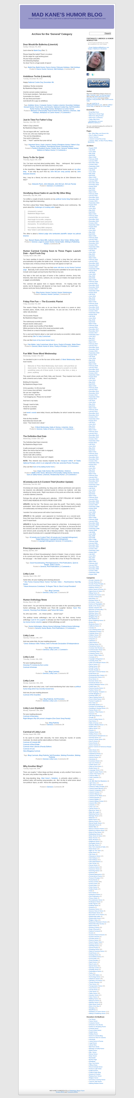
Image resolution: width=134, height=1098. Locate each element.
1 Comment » (63, 650)
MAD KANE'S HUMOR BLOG (67, 15)
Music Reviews (93, 839)
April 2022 (92, 234)
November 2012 (94, 437)
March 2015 (92, 386)
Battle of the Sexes (38, 473)
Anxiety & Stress (94, 596)
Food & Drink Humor (55, 111)
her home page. (105, 106)
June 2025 (92, 172)
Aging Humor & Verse (95, 591)
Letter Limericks (94, 777)
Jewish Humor (93, 764)
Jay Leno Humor (94, 762)
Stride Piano (76, 344)
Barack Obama (34, 240)
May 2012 (92, 448)
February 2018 (93, 325)
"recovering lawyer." (105, 95)
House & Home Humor (96, 739)
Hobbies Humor (93, 732)
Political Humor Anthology (70, 626)
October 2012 (93, 439)
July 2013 (92, 422)
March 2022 (92, 236)
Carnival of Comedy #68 (31, 742)
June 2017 (92, 336)
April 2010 (92, 494)
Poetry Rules (93, 885)
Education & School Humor (97, 671)
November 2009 (94, 503)
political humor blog (63, 199)
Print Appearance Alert (34, 548)
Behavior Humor (94, 611)
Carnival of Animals (30, 667)
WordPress (92, 1009)
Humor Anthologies (35, 626)
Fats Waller (32, 344)
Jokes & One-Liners (95, 766)
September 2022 (94, 225)
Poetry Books (93, 880)
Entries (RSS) (60, 1092)
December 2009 (94, 501)
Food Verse (39, 107)
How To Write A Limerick (96, 135)
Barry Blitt (43, 240)
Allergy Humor (93, 593)
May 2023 (92, 210)
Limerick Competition (95, 790)
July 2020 (92, 272)
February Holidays (63, 67)
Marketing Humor (94, 814)
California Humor (94, 626)
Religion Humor (93, 1078)
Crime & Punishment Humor (97, 662)
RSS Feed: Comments (96, 117)
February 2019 (93, 303)
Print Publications (65, 563)
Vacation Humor (94, 995)
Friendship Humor (94, 704)
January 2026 (93, 161)
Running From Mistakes (38, 610)
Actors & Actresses (94, 585)
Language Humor (94, 770)
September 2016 (94, 353)
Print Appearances (52, 563)
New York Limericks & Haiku (97, 847)
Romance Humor (94, 927)
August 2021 (93, 248)
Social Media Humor (95, 956)
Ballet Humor (40, 67)
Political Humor (93, 1070)
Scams (91, 933)
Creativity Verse (93, 660)
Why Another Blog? (33, 766)
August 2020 (93, 270)
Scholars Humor (94, 938)
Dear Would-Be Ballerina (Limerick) (40, 44)
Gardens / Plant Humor (96, 712)
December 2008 (94, 523)
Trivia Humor (93, 991)
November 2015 (94, 371)
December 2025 (94, 162)
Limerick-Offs (93, 803)
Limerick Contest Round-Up (97, 139)
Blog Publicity (48, 699)
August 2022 (93, 226)
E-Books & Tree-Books (96, 1024)
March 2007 (92, 561)
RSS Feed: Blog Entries (96, 115)
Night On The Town (95, 850)
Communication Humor (96, 649)
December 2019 (94, 285)
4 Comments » (66, 112)
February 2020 (93, 281)
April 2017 (92, 340)
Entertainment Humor (95, 677)
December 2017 (94, 329)
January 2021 (93, 261)
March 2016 (92, 364)
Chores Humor (93, 637)
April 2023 (92, 212)
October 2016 (93, 351)
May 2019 (92, 298)
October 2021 (93, 245)
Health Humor (93, 1032)
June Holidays (41, 146)
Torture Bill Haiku (57, 610)
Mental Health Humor (95, 823)
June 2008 (92, 534)
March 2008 (92, 539)
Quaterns (92, 907)
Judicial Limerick (54, 240)
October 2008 (93, 526)
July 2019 (92, 294)
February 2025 (93, 179)
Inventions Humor (94, 761)
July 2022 (92, 228)
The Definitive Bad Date (34, 436)
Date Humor (46, 471)
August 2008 (93, 530)
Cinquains (92, 638)
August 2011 (93, 464)
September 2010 (94, 484)
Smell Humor (93, 953)
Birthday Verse (93, 613)
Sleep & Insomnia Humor (96, 951)
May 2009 (92, 514)
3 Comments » (71, 628)
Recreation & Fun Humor (96, 914)
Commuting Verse (94, 651)
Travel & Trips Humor (95, 1081)
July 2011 (92, 466)
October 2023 (93, 201)
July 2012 (92, 444)
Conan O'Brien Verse (95, 655)
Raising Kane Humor (95, 1076)
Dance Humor (51, 67)
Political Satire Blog (95, 1072)
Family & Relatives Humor (61, 145)
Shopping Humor (94, 949)
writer (88, 95)
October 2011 (93, 461)
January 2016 (93, 367)
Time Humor (92, 984)
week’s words (31, 412)
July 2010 (92, 488)
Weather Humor (94, 1002)
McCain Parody (70, 184)
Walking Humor (93, 998)
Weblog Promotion (67, 755)
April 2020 (92, 278)
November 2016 (94, 349)
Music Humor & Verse (46, 346)
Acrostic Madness (94, 582)
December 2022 (94, 219)
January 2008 (93, 543)
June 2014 (92, 402)
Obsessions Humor (94, 856)
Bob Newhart (93, 618)
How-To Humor (93, 741)
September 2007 (94, 550)
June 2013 (92, 424)
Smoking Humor (94, 955)
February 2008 (93, 541)
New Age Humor (94, 845)
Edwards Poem (37, 184)
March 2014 (92, 408)
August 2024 (93, 186)
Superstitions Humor (95, 971)
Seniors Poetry (93, 947)
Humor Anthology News (35, 600)
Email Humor (93, 673)
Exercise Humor (94, 681)
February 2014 (93, 409)
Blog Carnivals (54, 591)
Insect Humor (93, 751)
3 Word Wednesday (68, 359)
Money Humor (93, 1054)
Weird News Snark (94, 1004)
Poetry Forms (93, 883)
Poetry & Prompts (65, 344)
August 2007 (93, 552)
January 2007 (93, 565)
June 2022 (92, 230)
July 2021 (92, 250)
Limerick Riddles (94, 799)
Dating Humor (67, 473)
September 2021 (94, 247)
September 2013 (94, 418)
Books (91, 622)
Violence (68, 471)
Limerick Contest (94, 792)
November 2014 (94, 393)
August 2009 (93, 508)
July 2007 (92, 554)
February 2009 (93, 519)
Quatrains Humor (94, 909)
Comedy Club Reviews (96, 648)
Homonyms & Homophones (97, 735)
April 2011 (92, 472)
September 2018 (94, 312)
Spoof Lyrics (93, 964)
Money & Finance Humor (96, 828)
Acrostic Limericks (94, 580)
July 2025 (92, 170)
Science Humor (93, 940)
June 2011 (92, 468)
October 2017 (93, 333)
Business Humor (94, 624)
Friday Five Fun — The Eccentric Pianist (43, 301)
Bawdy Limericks (94, 607)
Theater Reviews (94, 982)
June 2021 (92, 252)
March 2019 (92, 301)
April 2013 (92, 428)
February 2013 (93, 431)
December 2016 (94, 347)
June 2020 (92, 274)
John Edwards (49, 184)
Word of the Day (94, 1006)
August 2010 (93, 486)
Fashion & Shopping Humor (97, 1026)
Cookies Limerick (58, 105)
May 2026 (92, 153)
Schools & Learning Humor (97, 1079)
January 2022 (93, 239)
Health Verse (93, 726)
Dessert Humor (29, 107)
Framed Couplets (94, 701)
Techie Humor (35, 109)
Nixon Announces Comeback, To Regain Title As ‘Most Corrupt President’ (50, 586)
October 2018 (93, 311)
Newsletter (92, 1061)
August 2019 (93, 292)
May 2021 (92, 254)
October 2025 (93, 164)
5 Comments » (62, 150)
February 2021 (93, 259)
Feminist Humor (93, 1028)
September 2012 (94, 440)
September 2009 (94, 506)
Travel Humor (93, 987)
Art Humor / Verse (94, 602)
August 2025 (93, 168)
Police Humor (93, 887)
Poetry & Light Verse (95, 1068)
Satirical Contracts (94, 931)
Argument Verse (34, 145)
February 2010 (93, 497)
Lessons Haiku (93, 775)
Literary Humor (93, 808)
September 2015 (94, 375)
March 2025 (92, 177)
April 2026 (92, 155)
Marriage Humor (94, 816)
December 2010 (94, 479)
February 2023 (93, 215)
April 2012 (92, 450)
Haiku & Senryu (55, 427)
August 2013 (93, 420)
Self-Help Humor (94, 945)
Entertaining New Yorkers (96, 675)
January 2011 (93, 477)
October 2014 (93, 395)
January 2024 (93, 195)
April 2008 (92, 537)
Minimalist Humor (94, 825)
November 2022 (94, 221)
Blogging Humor (94, 615)
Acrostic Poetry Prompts (96, 584)
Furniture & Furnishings (96, 706)
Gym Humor (92, 721)
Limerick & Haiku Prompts (96, 786)
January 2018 (93, 327)
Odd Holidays (75, 67)
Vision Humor (93, 997)
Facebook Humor (94, 682)
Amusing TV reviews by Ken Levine (35, 665)
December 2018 (94, 307)
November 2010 (94, 481)
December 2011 (94, 457)
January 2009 (93, 521)
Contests (91, 657)
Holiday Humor (73, 148)
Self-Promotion (74, 107)
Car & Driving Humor (95, 629)
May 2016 (92, 360)
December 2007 (94, 545)
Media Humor (93, 819)
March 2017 (92, 342)
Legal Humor (93, 1043)
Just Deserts (48, 107)
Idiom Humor (93, 750)
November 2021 (94, 243)
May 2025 (92, 173)
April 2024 (92, 190)
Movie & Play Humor (95, 832)
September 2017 (94, 334)
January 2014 (93, 411)
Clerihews (92, 640)
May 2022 (92, 232)
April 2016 (92, 362)
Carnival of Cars (29, 749)
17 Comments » (68, 429)
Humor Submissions (64, 292)
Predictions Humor (94, 894)
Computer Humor (46, 105)
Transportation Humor (95, 986)
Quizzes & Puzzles (94, 1074)
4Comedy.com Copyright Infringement (64, 537)
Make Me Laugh (94, 812)
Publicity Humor (93, 905)
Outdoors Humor (94, 867)
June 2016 (92, 358)
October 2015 (93, 373)
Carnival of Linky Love (34, 732)
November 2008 (94, 525)
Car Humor (92, 1019)
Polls (90, 891)
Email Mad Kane (94, 112)
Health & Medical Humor (96, 724)
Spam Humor (93, 962)
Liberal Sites (93, 1045)
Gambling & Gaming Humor (97, 708)
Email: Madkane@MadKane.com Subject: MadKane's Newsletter (98, 48)
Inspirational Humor (95, 753)
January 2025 (93, 181)
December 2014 (94, 391)
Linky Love (28, 574)
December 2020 (94, 263)
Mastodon (92, 817)
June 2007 (92, 556)
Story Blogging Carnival (31, 751)
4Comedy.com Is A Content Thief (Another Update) (48, 482)
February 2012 (93, 453)
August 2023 (93, 204)
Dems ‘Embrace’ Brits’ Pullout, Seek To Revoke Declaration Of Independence (51, 644)
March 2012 (92, 451)
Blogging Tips (93, 616)
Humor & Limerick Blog (96, 1035)
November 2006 (94, 569)
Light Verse (92, 783)
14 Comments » (71, 475)
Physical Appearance (95, 874)
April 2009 (92, 515)
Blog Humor (40, 292)
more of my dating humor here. (44, 467)
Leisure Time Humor (95, 773)
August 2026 (93, 148)
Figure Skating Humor (95, 697)
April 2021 (92, 256)
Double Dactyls (93, 670)
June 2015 (92, 380)
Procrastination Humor (95, 900)
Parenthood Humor (53, 146)
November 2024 (94, 184)
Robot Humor (93, 925)
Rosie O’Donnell (94, 929)
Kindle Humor (93, 768)
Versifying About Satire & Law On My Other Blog (47, 193)
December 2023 (94, 197)
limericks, (89, 99)
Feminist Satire (93, 695)
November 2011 (94, 459)
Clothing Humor (93, 644)
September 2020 (94, 268)
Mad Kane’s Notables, (49, 778)
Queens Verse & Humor (96, 911)
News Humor (93, 848)
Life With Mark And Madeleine (98, 781)
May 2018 (92, 320)
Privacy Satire (93, 898)
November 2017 (94, 331)
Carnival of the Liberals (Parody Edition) (37, 747)
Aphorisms (92, 598)
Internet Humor (93, 757)
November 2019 (94, 287)
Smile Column (55, 565)
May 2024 (92, 188)
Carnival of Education (30, 716)
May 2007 (92, 558)
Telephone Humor (94, 978)
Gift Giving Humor (94, 715)
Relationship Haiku (94, 916)
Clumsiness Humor (94, 646)
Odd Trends (92, 863)
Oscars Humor (93, 865)
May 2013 (92, 426)
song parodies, (96, 99)
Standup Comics (94, 967)
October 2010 (93, 483)
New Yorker (65, 240)
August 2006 (93, 574)
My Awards (92, 1057)
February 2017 (93, 343)
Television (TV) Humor (95, 980)
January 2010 (93, 499)
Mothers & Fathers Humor (46, 150)
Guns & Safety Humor (34, 475)
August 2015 (93, 376)
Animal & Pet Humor (95, 595)
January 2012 (93, 455)
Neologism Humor (94, 843)
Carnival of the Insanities (32, 695)
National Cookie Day (35, 82)
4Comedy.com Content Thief (40, 537)
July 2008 (92, 532)
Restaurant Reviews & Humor (98, 922)
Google (91, 717)
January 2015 (93, 389)
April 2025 (92, 175)
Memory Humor (93, 821)
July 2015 (92, 378)
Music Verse (53, 344)
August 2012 (93, 442)
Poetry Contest (93, 881)
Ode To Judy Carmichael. (42, 336)
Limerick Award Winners (96, 788)
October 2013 (93, 417)
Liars (90, 779)
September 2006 (94, 572)
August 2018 (93, 314)
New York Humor (94, 1063)
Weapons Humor (94, 1000)
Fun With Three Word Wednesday (40, 353)
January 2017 (93, 345)
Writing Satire (74, 240)
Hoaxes (91, 730)
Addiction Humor (94, 587)
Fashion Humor (93, 690)
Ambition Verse (33, 105)
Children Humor (93, 635)
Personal (91, 872)
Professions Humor (94, 901)
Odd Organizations (94, 861)
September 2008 (94, 528)
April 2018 (92, 322)
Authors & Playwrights (95, 604)
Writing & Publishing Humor (97, 1013)
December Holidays (73, 105)
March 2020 (92, 279)
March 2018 (92, 323)
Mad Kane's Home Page (96, 114)
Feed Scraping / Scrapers (97, 691)
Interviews (92, 759)
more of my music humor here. (43, 340)
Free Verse (92, 702)
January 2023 (93, 217)
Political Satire (93, 889)
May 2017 (92, 338)
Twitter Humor (93, 993)
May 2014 (92, 404)
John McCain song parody (60, 172)
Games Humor (93, 710)
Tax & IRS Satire (94, 975)
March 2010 (92, 495)
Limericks (72, 111)
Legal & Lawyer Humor (46, 242)
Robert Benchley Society (96, 923)
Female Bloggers (94, 693)
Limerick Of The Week (95, 795)
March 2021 (92, 257)
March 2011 (92, 473)
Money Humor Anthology (51, 626)
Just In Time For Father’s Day (37, 120)
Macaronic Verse (94, 810)
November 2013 (94, 415)
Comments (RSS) (72, 1092)
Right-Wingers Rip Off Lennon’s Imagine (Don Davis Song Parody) (46, 718)
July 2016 (92, 356)
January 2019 (93, 305)
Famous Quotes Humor (96, 688)
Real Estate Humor (94, 912)
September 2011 (94, 462)
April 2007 (92, 559)
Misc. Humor (92, 1052)
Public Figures (93, 903)
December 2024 (94, 182)
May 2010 (92, 492)
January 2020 (93, 283)
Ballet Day (37, 50)
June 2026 (92, 151)
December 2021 (94, 241)
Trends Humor (93, 989)
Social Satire (59, 242)
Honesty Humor (93, 737)
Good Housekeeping (37, 563)
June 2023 (92, 208)
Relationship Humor (57, 475)
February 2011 (93, 475)
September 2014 (94, 397)
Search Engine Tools (95, 942)
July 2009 (92, 510)
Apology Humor (93, 600)
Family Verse (55, 148)
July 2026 (92, 150)
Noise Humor (93, 852)
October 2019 (93, 289)
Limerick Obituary (94, 794)
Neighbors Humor (94, 841)
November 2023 (94, 199)
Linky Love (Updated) (33, 708)
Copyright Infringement (46, 541)
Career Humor (93, 1021)
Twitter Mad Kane (94, 119)
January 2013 (93, 433)
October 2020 (93, 267)
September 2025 (94, 166)
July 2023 (92, 206)
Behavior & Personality (39, 111)
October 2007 (93, 548)
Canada (91, 627)
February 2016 (93, 365)
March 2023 (92, 214)
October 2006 (93, 570)
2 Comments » (59, 186)
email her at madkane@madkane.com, (94, 104)
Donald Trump (93, 668)
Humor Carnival (51, 292)
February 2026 (93, 159)
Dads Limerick (46, 145)
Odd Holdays (93, 858)
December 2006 (94, 567)
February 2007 (93, 563)
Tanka (91, 973)
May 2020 (92, 276)
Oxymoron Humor (94, 869)
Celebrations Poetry (95, 631)
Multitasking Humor (94, 834)
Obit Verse (92, 854)
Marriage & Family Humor (96, 1048)
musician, (93, 95)
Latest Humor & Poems (96, 1041)
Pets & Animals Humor (95, 1067)
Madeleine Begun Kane (77, 1090)
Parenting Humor (67, 146)
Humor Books (46, 628)
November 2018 (94, 309)
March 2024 (92, 192)
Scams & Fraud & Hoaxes (97, 934)
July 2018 (92, 316)
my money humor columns (32, 622)
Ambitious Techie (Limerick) (37, 76)
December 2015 (94, 369)
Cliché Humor (93, 642)
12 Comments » (73, 346)
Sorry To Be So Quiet (33, 157)
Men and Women (58, 471)
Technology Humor (47, 109)
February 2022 (93, 237)
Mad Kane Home (94, 1046)
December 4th (49, 82)
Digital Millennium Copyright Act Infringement (57, 538)
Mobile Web (92, 826)
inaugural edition (67, 461)
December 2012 (94, 435)
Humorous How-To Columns (97, 1037)
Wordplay (92, 1008)
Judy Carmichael (42, 344)
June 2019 (92, 296)
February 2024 (93, 193)
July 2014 (92, 400)
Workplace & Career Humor (64, 109)
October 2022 (93, 223)
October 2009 (93, 504)
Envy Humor (92, 679)
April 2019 (92, 300)
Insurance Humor (94, 755)
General (50, 69)
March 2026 (92, 157)
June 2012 (92, 446)
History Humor (93, 728)
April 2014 (92, 406)
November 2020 (94, 265)
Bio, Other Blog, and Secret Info (99, 133)
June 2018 (92, 318)
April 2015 (92, 384)
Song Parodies (93, 960)
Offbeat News (93, 1065)
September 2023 (94, 203)
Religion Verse (93, 920)
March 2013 (92, 429)
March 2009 (92, 517)
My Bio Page (93, 1059)
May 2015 (92, 382)
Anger (39, 471)
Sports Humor (93, 966)
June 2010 (92, 490)
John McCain (59, 184)
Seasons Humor (94, 944)
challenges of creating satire (45, 207)
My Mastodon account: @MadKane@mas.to (95, 121)
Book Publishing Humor (96, 620)
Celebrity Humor (94, 633)
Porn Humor (92, 892)
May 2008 (92, 536)
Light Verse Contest (95, 784)
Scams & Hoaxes (94, 936)
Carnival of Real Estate (31, 744)
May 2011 (92, 470)
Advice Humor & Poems (96, 589)
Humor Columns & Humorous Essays (100, 746)
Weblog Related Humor (96, 1083)
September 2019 (94, 290)
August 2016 (93, 354)
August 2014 (93, 398)
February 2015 (93, 387)
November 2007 (94, 547)
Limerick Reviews (94, 797)
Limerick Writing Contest (96, 801)
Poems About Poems (95, 876)
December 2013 (94, 413)
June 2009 (92, 512)
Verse (71, 427)
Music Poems (93, 837)
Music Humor (93, 1056)
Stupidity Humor (94, 969)
